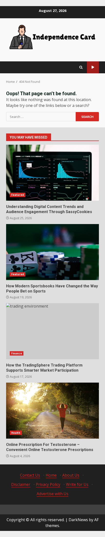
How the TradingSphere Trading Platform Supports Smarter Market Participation (52, 331)
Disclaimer (20, 484)
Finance (16, 353)
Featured (17, 195)
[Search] (81, 67)
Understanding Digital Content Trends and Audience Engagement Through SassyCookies (52, 173)
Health (16, 432)
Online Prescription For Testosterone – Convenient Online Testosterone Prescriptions (52, 411)
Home (51, 475)
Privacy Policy (48, 484)
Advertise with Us (52, 493)
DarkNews (78, 519)
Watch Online (93, 67)
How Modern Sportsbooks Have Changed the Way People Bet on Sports (52, 252)
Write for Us (77, 484)
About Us (70, 475)
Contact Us (30, 475)
